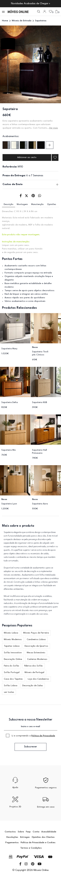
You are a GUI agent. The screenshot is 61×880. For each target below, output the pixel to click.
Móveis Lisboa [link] (11, 633)
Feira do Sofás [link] (11, 666)
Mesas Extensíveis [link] (36, 653)
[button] (3, 11)
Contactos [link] (10, 832)
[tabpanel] (30, 64)
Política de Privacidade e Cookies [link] (38, 842)
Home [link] (5, 21)
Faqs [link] (28, 832)
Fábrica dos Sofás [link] (33, 666)
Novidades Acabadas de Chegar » (30, 3)
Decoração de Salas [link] (32, 686)
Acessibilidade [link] (48, 832)
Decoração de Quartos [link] (36, 646)
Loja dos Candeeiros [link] (38, 679)
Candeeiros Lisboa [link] (36, 639)
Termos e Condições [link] (31, 848)
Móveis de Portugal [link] (34, 672)
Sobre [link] (21, 832)
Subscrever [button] (30, 746)
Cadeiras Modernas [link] (37, 659)
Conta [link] (36, 832)
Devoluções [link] (12, 837)
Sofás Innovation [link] (13, 653)
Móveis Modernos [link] (13, 639)
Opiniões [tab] (51, 204)
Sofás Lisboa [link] (10, 686)
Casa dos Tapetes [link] (13, 679)
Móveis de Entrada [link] (21, 21)
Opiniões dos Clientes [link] (43, 837)
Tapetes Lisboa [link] (11, 646)
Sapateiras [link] (40, 21)
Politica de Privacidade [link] (43, 736)
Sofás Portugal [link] (11, 672)
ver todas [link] (9, 692)
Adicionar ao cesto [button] (26, 157)
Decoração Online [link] (13, 659)
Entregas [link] (25, 837)
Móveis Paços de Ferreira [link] (36, 633)
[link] (18, 11)
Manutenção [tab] (37, 204)
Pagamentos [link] (12, 842)
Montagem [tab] (22, 204)
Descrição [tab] (8, 204)
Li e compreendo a (33, 736)
